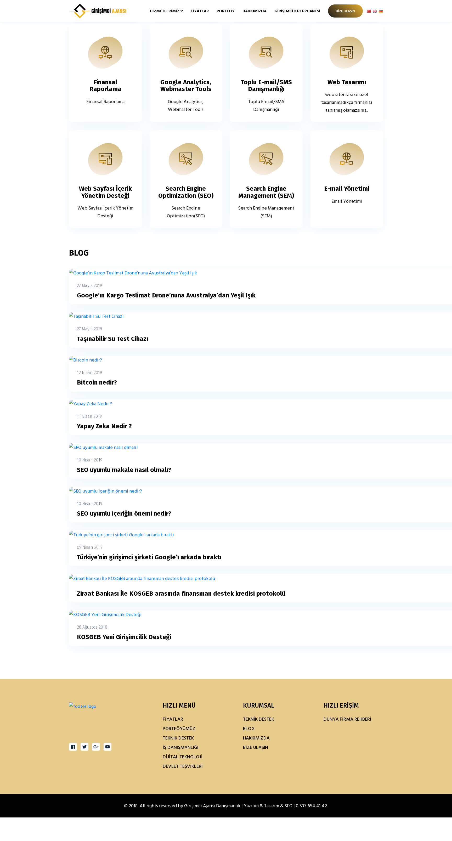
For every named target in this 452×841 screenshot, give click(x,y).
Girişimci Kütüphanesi (297, 11)
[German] (381, 10)
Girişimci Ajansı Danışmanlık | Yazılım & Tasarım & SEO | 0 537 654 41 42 (255, 805)
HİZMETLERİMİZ (165, 11)
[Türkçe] (369, 10)
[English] (375, 10)
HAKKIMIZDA (254, 11)
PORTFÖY (226, 11)
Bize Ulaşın (345, 11)
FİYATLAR (200, 11)
